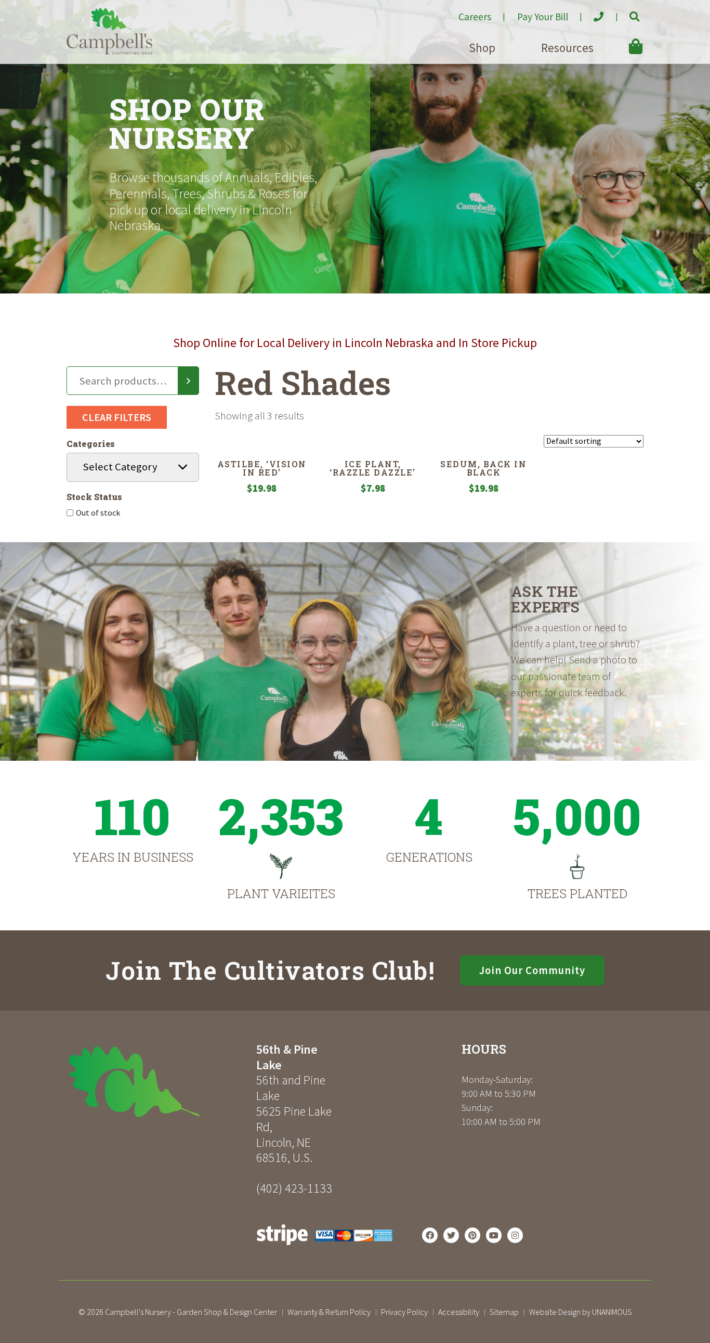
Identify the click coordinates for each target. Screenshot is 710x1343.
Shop (482, 47)
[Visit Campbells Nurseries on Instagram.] (515, 1235)
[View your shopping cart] (620, 39)
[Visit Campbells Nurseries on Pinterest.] (472, 1235)
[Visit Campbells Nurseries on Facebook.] (430, 1235)
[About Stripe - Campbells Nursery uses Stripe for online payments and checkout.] (324, 1248)
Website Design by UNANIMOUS (580, 1312)
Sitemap (504, 1312)
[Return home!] (109, 51)
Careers (474, 16)
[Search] (188, 380)
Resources (567, 47)
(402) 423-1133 (294, 1188)
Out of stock (98, 512)
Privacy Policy (404, 1312)
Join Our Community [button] (532, 970)
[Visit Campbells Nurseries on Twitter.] (451, 1235)
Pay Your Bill (542, 16)
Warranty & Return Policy (329, 1312)
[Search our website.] (625, 12)
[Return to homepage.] (157, 1081)
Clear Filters (116, 417)
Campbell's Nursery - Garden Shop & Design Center (191, 1312)
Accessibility (458, 1312)
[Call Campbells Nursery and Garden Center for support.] (590, 12)
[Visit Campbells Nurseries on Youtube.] (494, 1235)
